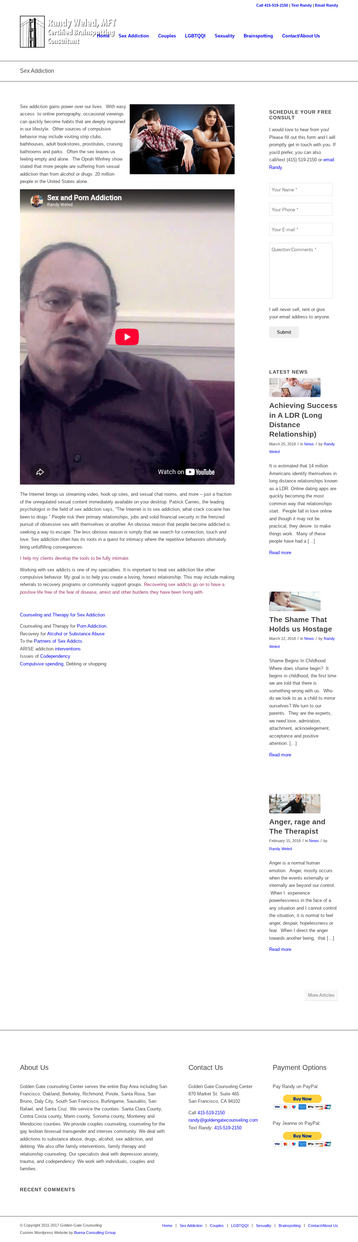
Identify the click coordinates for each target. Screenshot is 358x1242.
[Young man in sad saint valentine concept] (295, 387)
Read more (280, 552)
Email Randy (326, 5)
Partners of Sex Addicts (58, 641)
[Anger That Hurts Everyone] (295, 803)
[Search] (331, 36)
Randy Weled (280, 849)
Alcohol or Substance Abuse (76, 633)
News (309, 444)
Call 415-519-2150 (272, 5)
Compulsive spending (41, 663)
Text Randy (301, 5)
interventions (68, 648)
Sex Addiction (37, 71)
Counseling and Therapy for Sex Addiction (62, 615)
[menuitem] (103, 36)
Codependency (55, 656)
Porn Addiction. (92, 626)
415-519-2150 (211, 1112)
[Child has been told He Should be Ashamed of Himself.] (295, 601)
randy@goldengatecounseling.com (223, 1120)
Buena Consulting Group (95, 1232)
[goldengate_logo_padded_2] (68, 36)
